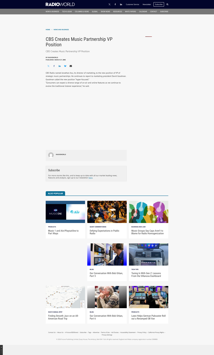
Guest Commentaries (98, 227)
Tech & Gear (67, 11)
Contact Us (52, 332)
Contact (153, 11)
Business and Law (138, 227)
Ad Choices (115, 332)
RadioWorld (53, 57)
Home (48, 30)
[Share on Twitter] (48, 66)
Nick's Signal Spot (55, 312)
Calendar (143, 11)
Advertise (96, 332)
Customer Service (132, 4)
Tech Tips (134, 269)
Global (95, 11)
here (91, 177)
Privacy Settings (107, 335)
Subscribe (159, 4)
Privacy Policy (141, 332)
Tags (89, 332)
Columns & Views (82, 11)
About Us (60, 332)
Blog (92, 269)
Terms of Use (105, 332)
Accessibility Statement (128, 332)
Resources (117, 11)
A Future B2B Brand (71, 332)
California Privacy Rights (156, 332)
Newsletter (147, 4)
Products (52, 227)
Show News (105, 11)
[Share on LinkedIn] (59, 66)
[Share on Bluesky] (65, 66)
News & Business (52, 11)
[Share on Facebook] (54, 66)
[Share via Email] (71, 66)
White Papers (130, 11)
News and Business (61, 30)
